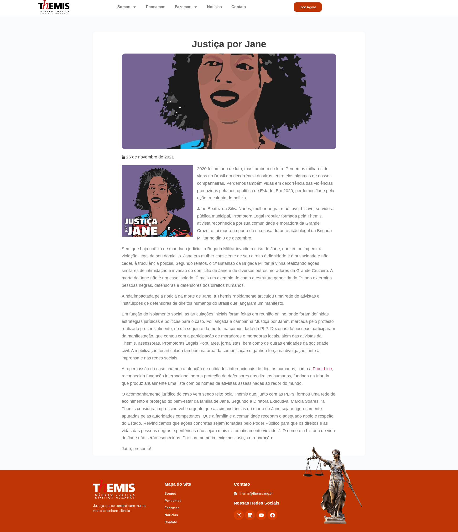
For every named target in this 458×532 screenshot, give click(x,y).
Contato (238, 7)
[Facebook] (272, 515)
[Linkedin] (250, 515)
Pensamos (155, 7)
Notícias (214, 7)
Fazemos (183, 7)
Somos (123, 7)
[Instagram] (239, 515)
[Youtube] (261, 515)
